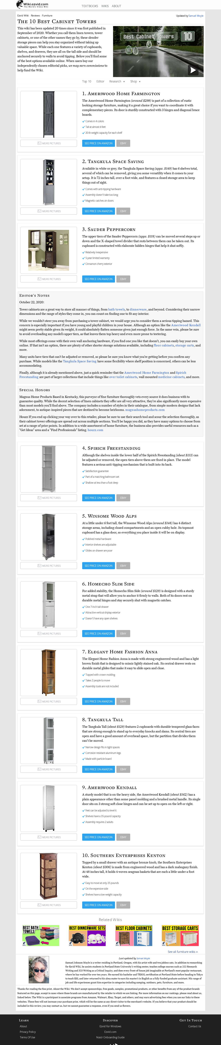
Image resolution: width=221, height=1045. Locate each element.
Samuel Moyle (143, 958)
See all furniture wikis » (183, 951)
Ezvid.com (110, 1031)
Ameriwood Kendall (186, 325)
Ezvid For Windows (110, 1026)
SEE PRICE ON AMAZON (99, 143)
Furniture (47, 15)
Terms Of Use (27, 1037)
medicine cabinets (171, 377)
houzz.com (95, 430)
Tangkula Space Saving (80, 361)
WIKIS (105, 6)
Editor (100, 81)
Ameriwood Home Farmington (147, 373)
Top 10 (86, 81)
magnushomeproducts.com (145, 410)
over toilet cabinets (123, 377)
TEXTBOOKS (90, 6)
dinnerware (138, 309)
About (23, 1026)
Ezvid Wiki (23, 15)
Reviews (35, 15)
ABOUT (116, 6)
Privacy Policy (28, 1031)
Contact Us (194, 1026)
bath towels (116, 309)
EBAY (123, 143)
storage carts (184, 345)
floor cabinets (164, 345)
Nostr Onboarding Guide (110, 1037)
